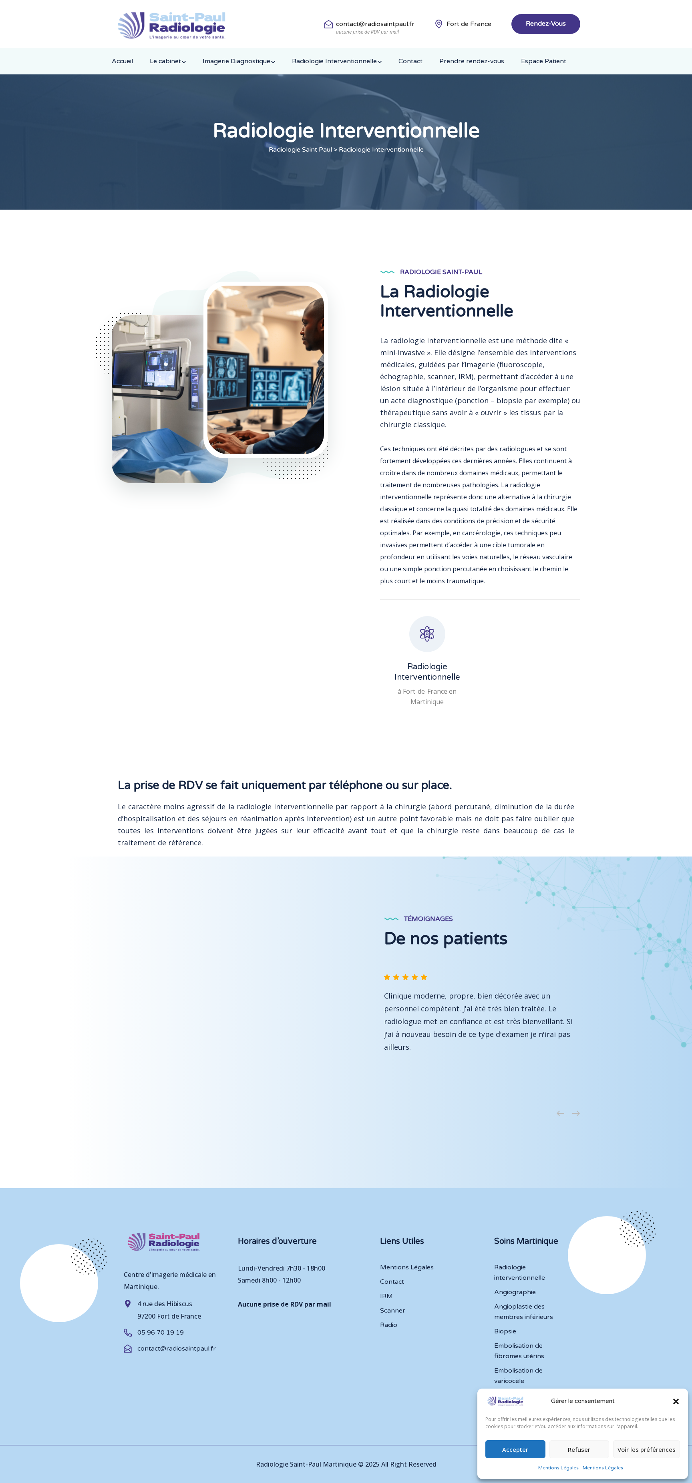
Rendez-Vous (546, 24)
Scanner (392, 1311)
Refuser (579, 1449)
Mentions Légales (558, 1468)
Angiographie (515, 1292)
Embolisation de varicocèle (518, 1376)
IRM (386, 1296)
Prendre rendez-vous (471, 61)
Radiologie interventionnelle (519, 1272)
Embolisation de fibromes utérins (519, 1351)
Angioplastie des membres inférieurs (523, 1312)
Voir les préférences (647, 1449)
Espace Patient (543, 61)
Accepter (515, 1449)
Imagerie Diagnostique (236, 61)
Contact (410, 61)
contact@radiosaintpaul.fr (375, 24)
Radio (388, 1325)
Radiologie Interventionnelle (334, 61)
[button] (676, 1401)
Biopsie (505, 1331)
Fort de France (469, 24)
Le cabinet (165, 61)
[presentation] (560, 1114)
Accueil (122, 61)
